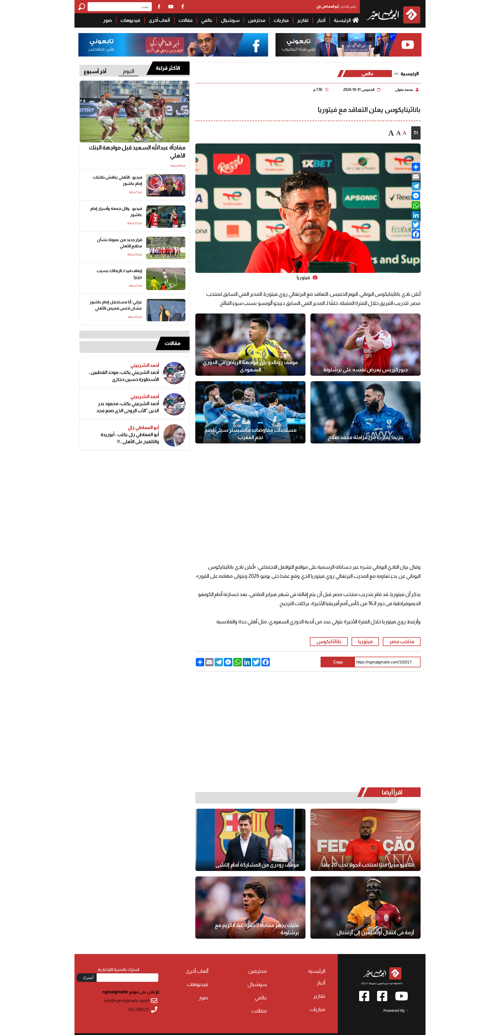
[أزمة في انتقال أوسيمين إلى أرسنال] (365, 907)
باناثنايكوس (328, 641)
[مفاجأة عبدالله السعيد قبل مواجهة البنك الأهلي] (134, 112)
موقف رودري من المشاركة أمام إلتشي (257, 865)
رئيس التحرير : (336, 6)
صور (107, 20)
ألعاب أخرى (159, 20)
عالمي (207, 20)
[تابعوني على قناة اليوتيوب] (347, 45)
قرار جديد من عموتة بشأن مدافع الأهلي (119, 242)
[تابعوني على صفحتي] (173, 45)
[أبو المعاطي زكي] (174, 435)
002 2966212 (138, 1009)
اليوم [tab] (128, 71)
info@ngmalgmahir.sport (126, 1001)
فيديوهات (130, 20)
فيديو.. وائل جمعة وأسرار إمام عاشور (116, 211)
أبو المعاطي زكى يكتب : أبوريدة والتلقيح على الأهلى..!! (130, 438)
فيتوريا (365, 641)
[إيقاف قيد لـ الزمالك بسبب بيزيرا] (165, 279)
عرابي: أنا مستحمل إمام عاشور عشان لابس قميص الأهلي (116, 305)
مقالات (185, 20)
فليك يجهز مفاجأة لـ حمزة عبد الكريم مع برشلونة (257, 928)
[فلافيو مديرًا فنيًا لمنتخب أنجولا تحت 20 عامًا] (365, 840)
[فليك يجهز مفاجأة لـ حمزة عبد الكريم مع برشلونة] (250, 907)
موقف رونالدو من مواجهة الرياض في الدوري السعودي (250, 365)
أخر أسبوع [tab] (95, 71)
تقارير (303, 20)
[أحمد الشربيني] (174, 373)
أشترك (88, 977)
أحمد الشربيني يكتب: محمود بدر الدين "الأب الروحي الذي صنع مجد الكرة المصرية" (127, 407)
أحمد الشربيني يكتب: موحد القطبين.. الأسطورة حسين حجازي (123, 376)
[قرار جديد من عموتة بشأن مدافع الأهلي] (165, 248)
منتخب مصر (401, 641)
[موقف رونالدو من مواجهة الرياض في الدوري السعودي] (250, 344)
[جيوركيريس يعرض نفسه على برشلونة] (365, 344)
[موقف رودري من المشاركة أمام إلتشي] (250, 840)
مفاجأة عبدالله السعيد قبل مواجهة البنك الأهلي (137, 151)
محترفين (256, 20)
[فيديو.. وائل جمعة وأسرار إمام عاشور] (165, 216)
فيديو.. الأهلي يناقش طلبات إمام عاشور (117, 180)
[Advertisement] (37, 78)
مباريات (281, 20)
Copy (338, 662)
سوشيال (230, 20)
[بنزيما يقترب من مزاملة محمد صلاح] (365, 412)
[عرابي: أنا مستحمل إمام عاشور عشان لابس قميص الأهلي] (165, 310)
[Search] (83, 6)
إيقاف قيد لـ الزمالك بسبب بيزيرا (119, 273)
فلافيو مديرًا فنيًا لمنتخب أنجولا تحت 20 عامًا (368, 865)
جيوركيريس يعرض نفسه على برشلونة (365, 369)
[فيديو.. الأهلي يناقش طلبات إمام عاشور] (165, 185)
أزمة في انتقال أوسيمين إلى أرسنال (375, 932)
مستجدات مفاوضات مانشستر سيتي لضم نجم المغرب (250, 433)
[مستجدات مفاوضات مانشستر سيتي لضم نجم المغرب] (250, 412)
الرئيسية (343, 20)
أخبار (321, 20)
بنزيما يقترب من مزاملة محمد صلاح (365, 437)
